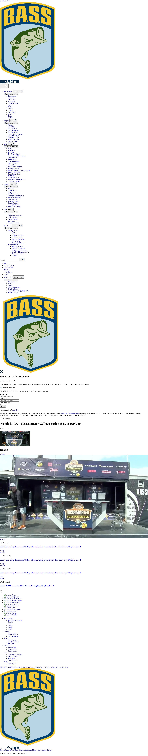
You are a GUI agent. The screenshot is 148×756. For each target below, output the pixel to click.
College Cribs (12, 158)
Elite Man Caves (13, 138)
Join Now (15, 410)
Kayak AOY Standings (15, 134)
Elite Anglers (12, 633)
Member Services (13, 230)
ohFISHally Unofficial (15, 167)
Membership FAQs (18, 239)
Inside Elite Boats (13, 136)
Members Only (13, 245)
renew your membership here (69, 413)
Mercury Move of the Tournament (19, 170)
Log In (14, 255)
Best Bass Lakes (13, 194)
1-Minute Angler (13, 201)
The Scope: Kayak (14, 154)
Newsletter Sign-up (18, 243)
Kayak (10, 109)
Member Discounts (18, 254)
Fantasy (6, 271)
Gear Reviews (12, 217)
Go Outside (17, 667)
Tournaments (8, 92)
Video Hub (11, 150)
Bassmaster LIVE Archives (16, 156)
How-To (6, 184)
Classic (10, 622)
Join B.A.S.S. (8, 277)
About (16, 750)
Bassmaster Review (14, 181)
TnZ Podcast (12, 176)
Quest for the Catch (14, 174)
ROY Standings (13, 132)
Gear (5, 209)
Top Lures (11, 221)
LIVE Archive (12, 640)
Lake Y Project (13, 163)
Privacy (2, 750)
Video (6, 144)
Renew (14, 234)
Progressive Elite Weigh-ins (17, 179)
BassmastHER (12, 141)
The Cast (11, 152)
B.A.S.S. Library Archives (20, 252)
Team (10, 116)
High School (12, 112)
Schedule (11, 98)
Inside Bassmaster (13, 161)
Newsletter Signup (14, 287)
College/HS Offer (17, 235)
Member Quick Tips (18, 248)
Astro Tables (12, 647)
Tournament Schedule (15, 620)
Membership (8, 226)
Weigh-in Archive (13, 177)
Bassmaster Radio (13, 139)
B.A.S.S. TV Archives (19, 250)
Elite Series (11, 101)
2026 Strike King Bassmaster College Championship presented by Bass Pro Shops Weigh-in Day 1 (40, 573)
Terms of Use (9, 750)
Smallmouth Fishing (14, 197)
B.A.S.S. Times (17, 237)
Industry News (12, 219)
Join (13, 232)
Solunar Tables (13, 203)
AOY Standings (13, 130)
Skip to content (5, 1)
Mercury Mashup (13, 168)
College (10, 110)
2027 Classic (12, 100)
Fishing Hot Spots (14, 205)
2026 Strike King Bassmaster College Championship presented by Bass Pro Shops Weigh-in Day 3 (40, 547)
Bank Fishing (12, 199)
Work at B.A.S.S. (54, 667)
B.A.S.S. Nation (9, 265)
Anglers (6, 121)
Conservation (12, 190)
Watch (6, 269)
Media (34, 750)
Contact (21, 750)
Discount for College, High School (19, 291)
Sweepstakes (8, 273)
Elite (9, 624)
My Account (16, 241)
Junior (10, 114)
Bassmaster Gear (13, 223)
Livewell (11, 165)
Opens (10, 105)
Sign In (3, 406)
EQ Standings (12, 129)
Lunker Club (12, 664)
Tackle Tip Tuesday (14, 172)
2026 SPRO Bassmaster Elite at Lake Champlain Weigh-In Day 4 (27, 586)
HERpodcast (12, 159)
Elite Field (11, 127)
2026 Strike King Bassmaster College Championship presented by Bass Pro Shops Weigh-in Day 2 (40, 560)
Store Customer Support (44, 750)
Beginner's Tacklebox (15, 216)
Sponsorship (64, 667)
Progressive (11, 192)
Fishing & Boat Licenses (16, 196)
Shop (5, 263)
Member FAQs (13, 292)
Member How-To (17, 246)
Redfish (10, 118)
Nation (10, 107)
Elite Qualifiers (13, 103)
